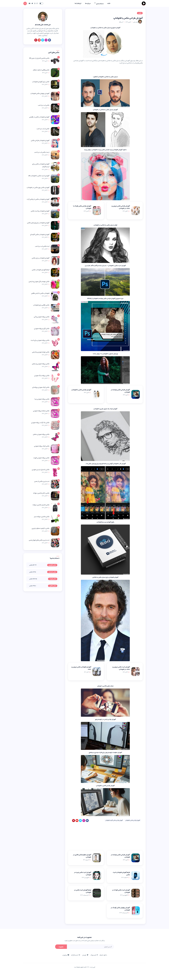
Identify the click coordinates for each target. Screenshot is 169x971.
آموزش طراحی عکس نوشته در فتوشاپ (120, 391)
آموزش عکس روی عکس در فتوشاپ (38, 187)
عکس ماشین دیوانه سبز (41, 516)
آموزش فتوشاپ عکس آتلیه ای (39, 234)
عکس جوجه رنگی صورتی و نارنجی (39, 281)
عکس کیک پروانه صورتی (41, 446)
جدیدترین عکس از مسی (41, 481)
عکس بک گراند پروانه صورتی (40, 422)
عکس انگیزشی (52, 565)
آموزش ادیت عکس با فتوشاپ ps (39, 175)
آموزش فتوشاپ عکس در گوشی (39, 116)
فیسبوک (93, 955)
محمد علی (135, 22)
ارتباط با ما (78, 3)
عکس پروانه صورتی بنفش (41, 434)
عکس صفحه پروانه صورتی (41, 410)
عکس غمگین (52, 586)
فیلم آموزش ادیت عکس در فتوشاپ (82, 891)
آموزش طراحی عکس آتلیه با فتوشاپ (114, 820)
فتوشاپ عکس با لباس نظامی (40, 293)
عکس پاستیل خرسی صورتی (40, 469)
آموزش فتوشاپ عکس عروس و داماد (81, 668)
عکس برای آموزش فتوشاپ (40, 81)
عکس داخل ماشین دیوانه (41, 493)
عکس (139, 13)
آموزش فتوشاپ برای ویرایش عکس (38, 222)
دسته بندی (100, 3)
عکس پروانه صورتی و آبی (41, 316)
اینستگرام (74, 955)
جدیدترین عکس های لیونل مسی (39, 540)
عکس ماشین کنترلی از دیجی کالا (39, 58)
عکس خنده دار (52, 572)
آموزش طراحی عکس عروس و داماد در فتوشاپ (121, 207)
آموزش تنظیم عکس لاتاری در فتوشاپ (82, 856)
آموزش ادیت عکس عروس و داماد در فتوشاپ (121, 668)
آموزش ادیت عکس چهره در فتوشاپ (82, 873)
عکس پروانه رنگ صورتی (41, 375)
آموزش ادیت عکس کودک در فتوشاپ (121, 891)
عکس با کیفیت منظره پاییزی (40, 528)
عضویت (61, 946)
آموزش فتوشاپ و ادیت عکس (40, 210)
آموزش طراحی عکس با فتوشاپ (81, 389)
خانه (108, 3)
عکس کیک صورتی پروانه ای (40, 387)
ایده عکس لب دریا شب (42, 246)
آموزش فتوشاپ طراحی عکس (40, 140)
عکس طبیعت (52, 579)
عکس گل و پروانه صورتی (41, 328)
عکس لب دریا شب (43, 105)
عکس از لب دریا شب (43, 128)
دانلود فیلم (103, 955)
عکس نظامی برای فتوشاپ (41, 304)
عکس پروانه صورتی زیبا (42, 399)
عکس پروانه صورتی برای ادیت (40, 340)
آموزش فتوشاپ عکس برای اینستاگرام (40, 165)
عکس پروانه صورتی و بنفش (40, 363)
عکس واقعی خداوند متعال (41, 69)
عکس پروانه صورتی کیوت (41, 457)
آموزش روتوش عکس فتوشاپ (39, 93)
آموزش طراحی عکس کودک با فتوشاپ (82, 207)
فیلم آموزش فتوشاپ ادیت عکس (121, 873)
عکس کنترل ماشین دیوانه (41, 504)
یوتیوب (64, 955)
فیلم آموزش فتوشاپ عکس (40, 269)
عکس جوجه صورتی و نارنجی (40, 352)
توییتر (84, 955)
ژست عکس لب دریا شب (41, 152)
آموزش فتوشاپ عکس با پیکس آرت (38, 199)
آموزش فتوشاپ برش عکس (40, 257)
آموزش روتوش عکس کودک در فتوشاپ (120, 908)
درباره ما (88, 3)
